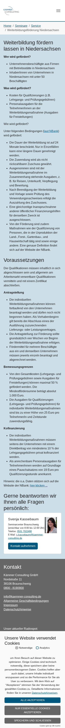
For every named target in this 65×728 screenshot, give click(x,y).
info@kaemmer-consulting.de (22, 596)
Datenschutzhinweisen (44, 692)
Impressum (11, 605)
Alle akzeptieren (33, 700)
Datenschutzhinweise (17, 609)
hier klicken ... (38, 485)
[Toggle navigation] (58, 11)
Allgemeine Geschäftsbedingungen (26, 600)
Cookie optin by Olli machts (50, 726)
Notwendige (25, 647)
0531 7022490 (24, 531)
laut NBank (51, 131)
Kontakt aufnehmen (22, 545)
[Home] (11, 10)
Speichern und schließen (32, 720)
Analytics (45, 647)
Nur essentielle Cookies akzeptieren (32, 710)
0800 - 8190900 (14, 587)
